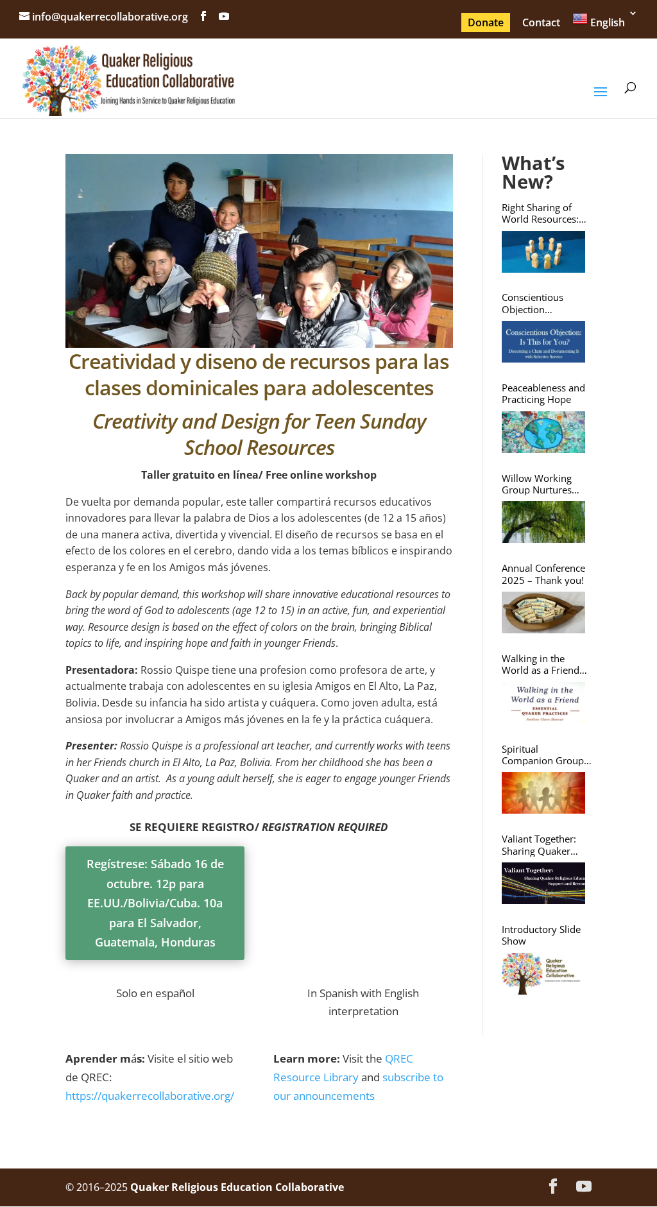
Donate (486, 22)
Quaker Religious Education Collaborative (237, 1187)
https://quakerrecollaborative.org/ (149, 1095)
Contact (541, 22)
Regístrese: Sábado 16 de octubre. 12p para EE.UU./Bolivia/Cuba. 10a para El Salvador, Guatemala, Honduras (155, 903)
